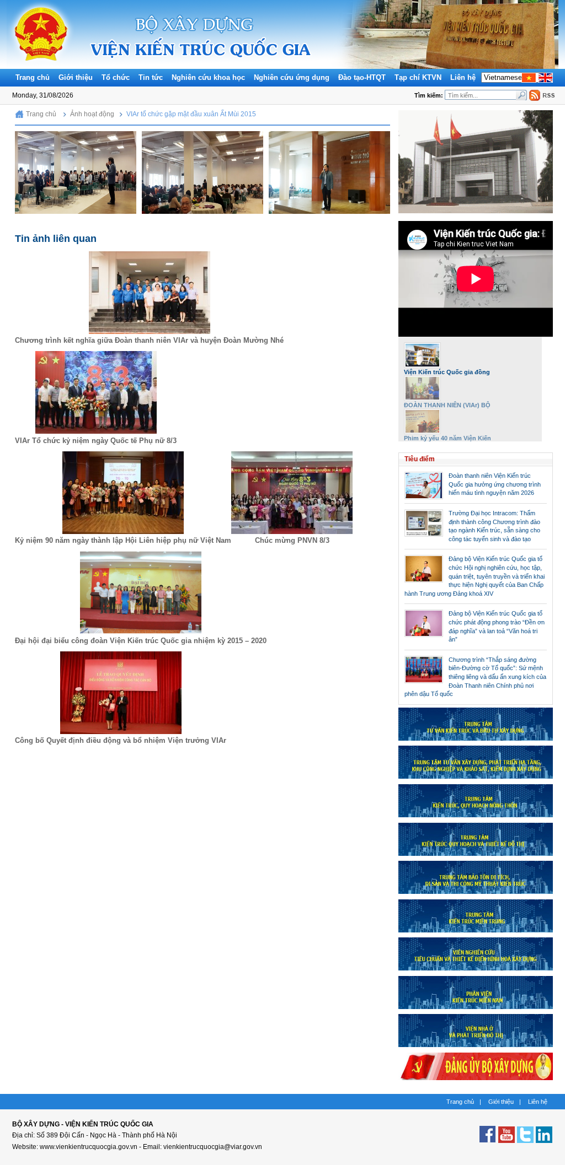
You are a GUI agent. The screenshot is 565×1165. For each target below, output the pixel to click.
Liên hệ (463, 77)
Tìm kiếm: (429, 95)
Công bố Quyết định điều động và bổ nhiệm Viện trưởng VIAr (120, 740)
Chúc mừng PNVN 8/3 (292, 540)
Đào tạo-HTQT (362, 77)
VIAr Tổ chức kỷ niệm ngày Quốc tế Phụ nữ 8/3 (96, 440)
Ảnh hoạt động (92, 114)
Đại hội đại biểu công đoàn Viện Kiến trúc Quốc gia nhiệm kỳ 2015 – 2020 (140, 641)
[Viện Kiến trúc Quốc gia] (41, 66)
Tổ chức (116, 77)
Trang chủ (32, 77)
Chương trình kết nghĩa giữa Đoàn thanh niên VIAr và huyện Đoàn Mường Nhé (149, 340)
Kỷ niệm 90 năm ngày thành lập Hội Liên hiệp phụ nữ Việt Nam (123, 540)
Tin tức (150, 77)
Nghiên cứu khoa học (208, 77)
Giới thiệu (75, 77)
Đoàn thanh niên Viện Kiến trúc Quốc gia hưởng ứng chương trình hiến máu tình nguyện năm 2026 (495, 484)
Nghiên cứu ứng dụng (291, 77)
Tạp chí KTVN (418, 77)
